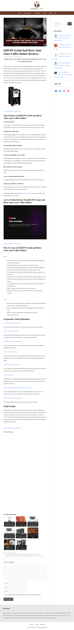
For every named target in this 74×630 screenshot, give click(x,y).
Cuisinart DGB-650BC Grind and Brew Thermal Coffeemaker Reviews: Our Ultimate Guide (24, 556)
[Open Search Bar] (55, 13)
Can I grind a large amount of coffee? (12, 323)
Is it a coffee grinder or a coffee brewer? (13, 398)
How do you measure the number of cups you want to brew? (17, 387)
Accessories (37, 13)
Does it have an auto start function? (12, 364)
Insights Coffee (44, 627)
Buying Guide (27, 13)
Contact (50, 13)
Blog (44, 13)
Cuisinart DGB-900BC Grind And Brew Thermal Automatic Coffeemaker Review (22, 554)
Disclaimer (42, 624)
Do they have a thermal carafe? (11, 331)
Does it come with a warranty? (11, 351)
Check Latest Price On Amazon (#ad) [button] (12, 111)
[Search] (70, 23)
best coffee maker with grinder (28, 193)
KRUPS (5, 417)
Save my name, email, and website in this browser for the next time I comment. (23, 594)
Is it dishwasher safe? (8, 375)
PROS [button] (5, 256)
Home (19, 13)
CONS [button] (5, 299)
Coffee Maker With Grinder (11, 553)
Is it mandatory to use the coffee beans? (13, 341)
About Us (31, 624)
